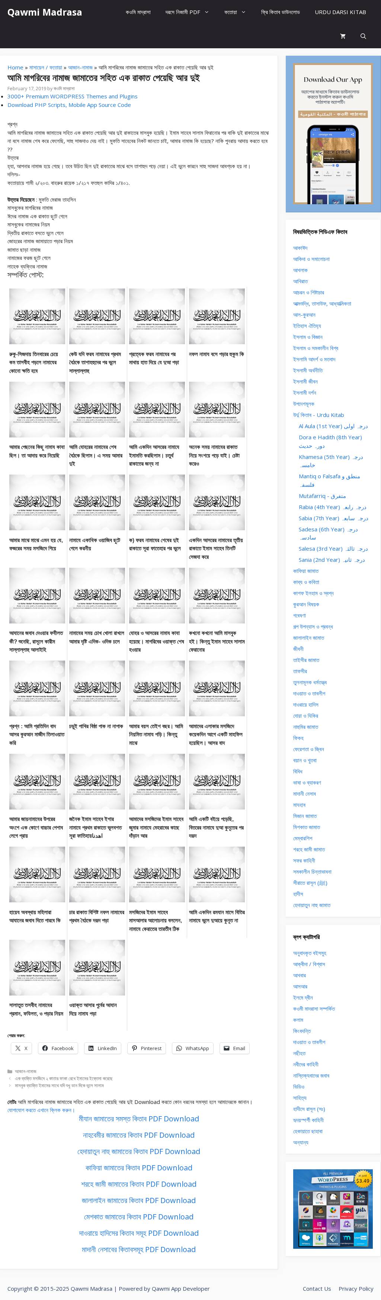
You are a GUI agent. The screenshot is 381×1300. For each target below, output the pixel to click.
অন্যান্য (300, 1142)
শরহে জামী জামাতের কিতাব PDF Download (138, 1184)
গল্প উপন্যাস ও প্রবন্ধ (313, 626)
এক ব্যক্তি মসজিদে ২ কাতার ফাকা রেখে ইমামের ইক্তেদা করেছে (64, 1078)
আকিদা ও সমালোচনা (311, 259)
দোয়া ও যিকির (305, 715)
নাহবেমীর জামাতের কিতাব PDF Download (139, 1135)
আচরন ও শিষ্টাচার (308, 292)
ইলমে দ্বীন (303, 997)
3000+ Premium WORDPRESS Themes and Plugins (72, 96)
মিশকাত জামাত (306, 827)
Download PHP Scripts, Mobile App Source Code (69, 104)
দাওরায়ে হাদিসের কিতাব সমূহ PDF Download (139, 1233)
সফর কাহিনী (304, 860)
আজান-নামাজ (80, 67)
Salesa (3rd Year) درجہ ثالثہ (333, 548)
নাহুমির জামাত (305, 726)
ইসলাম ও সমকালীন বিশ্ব (315, 348)
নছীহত (299, 1053)
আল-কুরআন (304, 314)
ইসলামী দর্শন (304, 392)
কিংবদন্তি (302, 1031)
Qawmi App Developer (181, 1288)
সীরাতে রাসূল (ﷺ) (310, 882)
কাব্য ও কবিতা (306, 582)
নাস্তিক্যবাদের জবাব (311, 1075)
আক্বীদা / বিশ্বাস (309, 964)
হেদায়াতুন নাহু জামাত (311, 905)
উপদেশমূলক (303, 403)
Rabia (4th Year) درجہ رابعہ (332, 507)
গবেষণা (299, 615)
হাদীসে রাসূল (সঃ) (309, 1108)
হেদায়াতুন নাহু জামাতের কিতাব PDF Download (138, 1151)
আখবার (299, 975)
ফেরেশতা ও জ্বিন (308, 749)
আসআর (300, 986)
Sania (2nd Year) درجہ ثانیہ (332, 559)
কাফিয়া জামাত (305, 570)
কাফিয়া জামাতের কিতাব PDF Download (139, 1168)
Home (15, 67)
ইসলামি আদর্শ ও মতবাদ (314, 359)
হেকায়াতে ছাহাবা (308, 1131)
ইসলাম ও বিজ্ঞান (308, 337)
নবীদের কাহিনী (305, 1064)
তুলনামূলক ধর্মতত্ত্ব (310, 682)
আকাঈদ (300, 247)
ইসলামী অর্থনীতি (308, 370)
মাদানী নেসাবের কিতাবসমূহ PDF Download (139, 1249)
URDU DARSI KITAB (340, 12)
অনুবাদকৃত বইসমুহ (309, 953)
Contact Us (317, 1288)
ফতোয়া (230, 12)
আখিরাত (300, 281)
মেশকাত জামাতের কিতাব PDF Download (138, 1217)
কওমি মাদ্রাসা (138, 12)
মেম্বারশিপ (302, 838)
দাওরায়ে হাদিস (305, 704)
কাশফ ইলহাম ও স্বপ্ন (313, 593)
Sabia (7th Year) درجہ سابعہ (333, 518)
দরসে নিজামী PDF (183, 12)
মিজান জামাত (305, 816)
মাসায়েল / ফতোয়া (45, 67)
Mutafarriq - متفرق (322, 495)
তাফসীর (300, 671)
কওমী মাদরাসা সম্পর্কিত (314, 1008)
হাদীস (298, 893)
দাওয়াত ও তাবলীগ (309, 693)
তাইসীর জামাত (306, 660)
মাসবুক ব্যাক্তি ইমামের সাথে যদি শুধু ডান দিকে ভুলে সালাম (59, 1085)
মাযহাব (299, 804)
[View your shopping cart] (343, 36)
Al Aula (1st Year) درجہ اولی (333, 426)
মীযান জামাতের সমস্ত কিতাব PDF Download (139, 1119)
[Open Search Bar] (363, 36)
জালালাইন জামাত (308, 637)
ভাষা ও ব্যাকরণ (307, 782)
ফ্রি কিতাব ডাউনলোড (280, 12)
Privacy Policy (356, 1288)
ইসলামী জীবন (305, 381)
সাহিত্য (300, 1097)
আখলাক (300, 270)
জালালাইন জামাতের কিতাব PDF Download (139, 1200)
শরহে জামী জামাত (309, 849)
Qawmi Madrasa (44, 12)
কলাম (298, 1019)
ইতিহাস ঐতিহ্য (307, 325)
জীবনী (298, 648)
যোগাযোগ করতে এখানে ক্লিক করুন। (41, 1110)
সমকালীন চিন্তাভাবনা (312, 871)
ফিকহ (298, 738)
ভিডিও (298, 1086)
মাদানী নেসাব (304, 793)
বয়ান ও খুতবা (305, 760)
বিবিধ (297, 771)
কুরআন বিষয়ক (306, 604)
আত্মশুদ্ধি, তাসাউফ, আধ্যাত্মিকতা (322, 303)
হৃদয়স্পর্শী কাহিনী (308, 1120)
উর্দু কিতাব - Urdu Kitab (318, 414)
